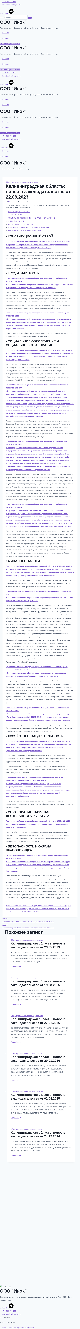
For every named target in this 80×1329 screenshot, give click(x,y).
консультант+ (15, 912)
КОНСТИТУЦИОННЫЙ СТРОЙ (19, 212)
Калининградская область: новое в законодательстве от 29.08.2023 (28, 926)
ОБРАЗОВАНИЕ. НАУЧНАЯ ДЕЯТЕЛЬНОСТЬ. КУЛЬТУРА (28, 227)
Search (2, 17)
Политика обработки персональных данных (17, 1327)
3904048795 (24, 905)
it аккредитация (35, 905)
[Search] (30, 17)
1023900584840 (12, 905)
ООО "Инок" (13, 22)
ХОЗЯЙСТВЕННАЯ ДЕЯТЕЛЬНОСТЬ (21, 224)
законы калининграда (21, 909)
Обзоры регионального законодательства (22, 182)
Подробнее (16, 966)
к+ (45, 909)
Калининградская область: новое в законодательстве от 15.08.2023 (28, 920)
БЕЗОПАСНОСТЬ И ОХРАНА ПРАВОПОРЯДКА (25, 230)
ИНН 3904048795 (37, 909)
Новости (5, 33)
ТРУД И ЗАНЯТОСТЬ (15, 215)
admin (10, 201)
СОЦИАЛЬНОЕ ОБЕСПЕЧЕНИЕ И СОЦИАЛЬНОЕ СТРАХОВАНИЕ (31, 218)
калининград (52, 909)
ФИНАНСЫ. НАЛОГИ (16, 221)
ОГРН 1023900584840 (30, 912)
